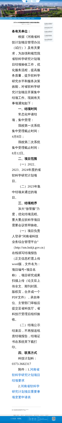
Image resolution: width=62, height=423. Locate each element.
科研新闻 (28, 18)
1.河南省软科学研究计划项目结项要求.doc (18, 410)
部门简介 (30, 418)
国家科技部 (22, 415)
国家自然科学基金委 (36, 415)
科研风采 (32, 18)
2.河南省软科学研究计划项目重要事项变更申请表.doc (19, 409)
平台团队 (35, 418)
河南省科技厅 (42, 415)
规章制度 (33, 418)
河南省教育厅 (46, 415)
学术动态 (15, 18)
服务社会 (19, 18)
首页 (45, 15)
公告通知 (10, 18)
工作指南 (23, 18)
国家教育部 (18, 415)
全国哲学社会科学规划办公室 (28, 415)
